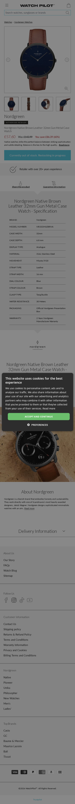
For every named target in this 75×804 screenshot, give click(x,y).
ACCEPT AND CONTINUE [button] (39, 416)
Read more (49, 408)
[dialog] (37, 402)
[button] (37, 425)
